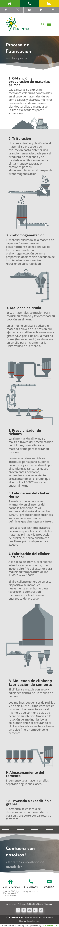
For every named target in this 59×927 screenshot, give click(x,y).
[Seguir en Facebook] (18, 910)
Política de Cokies (25, 904)
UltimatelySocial (49, 925)
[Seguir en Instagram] (41, 910)
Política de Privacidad (43, 904)
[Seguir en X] (23, 910)
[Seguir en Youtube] (29, 910)
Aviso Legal (11, 904)
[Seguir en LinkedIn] (35, 910)
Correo (49, 887)
